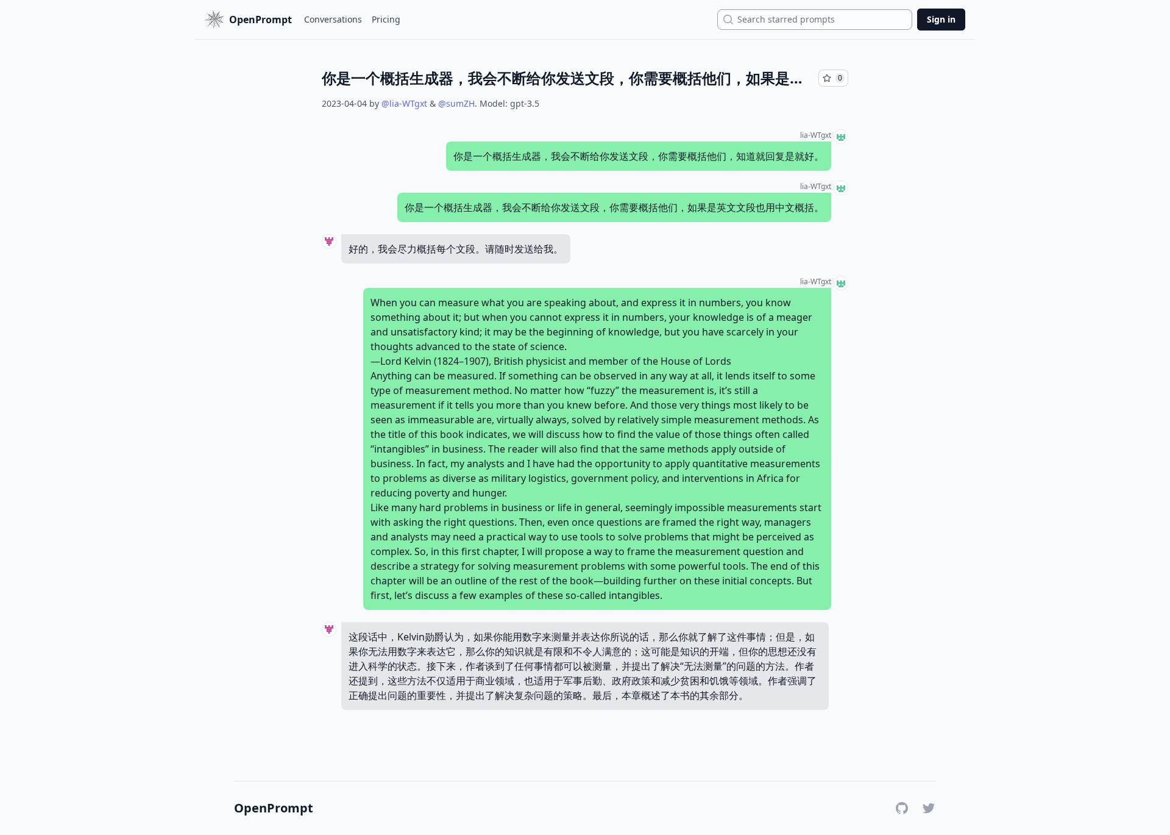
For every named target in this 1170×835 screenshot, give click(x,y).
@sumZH (456, 103)
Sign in (941, 19)
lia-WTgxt (815, 135)
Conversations (333, 19)
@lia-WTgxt (404, 103)
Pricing (386, 19)
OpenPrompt (273, 808)
